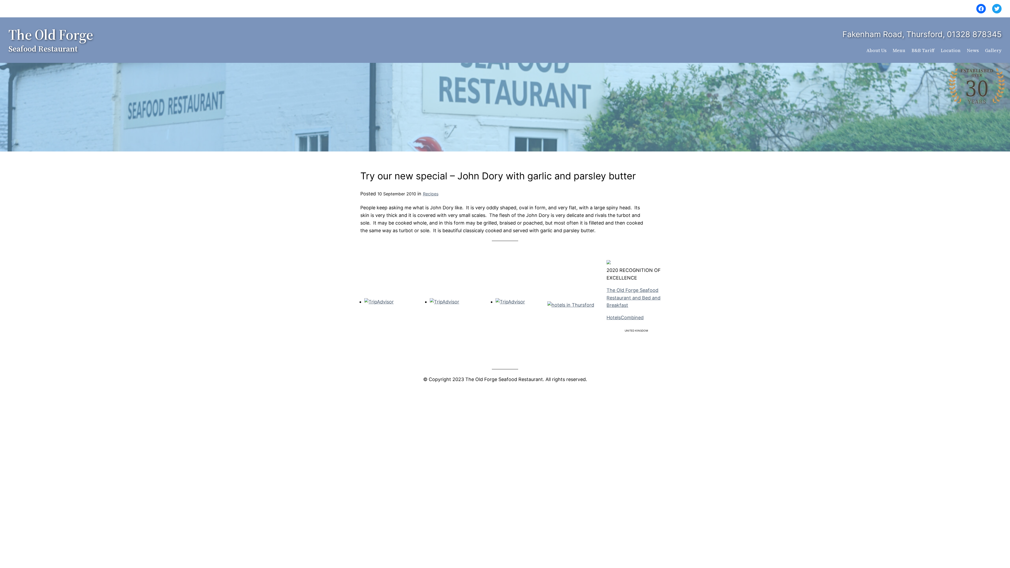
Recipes (430, 193)
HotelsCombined (625, 317)
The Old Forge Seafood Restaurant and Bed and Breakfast (633, 297)
